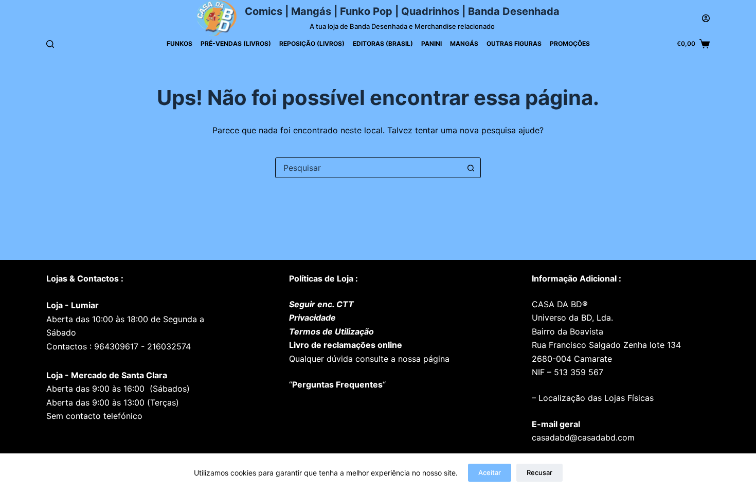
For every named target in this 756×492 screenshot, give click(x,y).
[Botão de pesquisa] (470, 168)
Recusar (539, 472)
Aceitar (489, 472)
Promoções (570, 43)
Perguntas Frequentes (337, 384)
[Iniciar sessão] (706, 18)
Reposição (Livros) (312, 43)
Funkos (179, 43)
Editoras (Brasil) (383, 43)
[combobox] (368, 167)
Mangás (464, 43)
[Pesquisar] (50, 44)
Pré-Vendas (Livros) (236, 43)
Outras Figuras (514, 43)
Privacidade (312, 317)
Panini (431, 43)
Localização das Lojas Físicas (595, 398)
